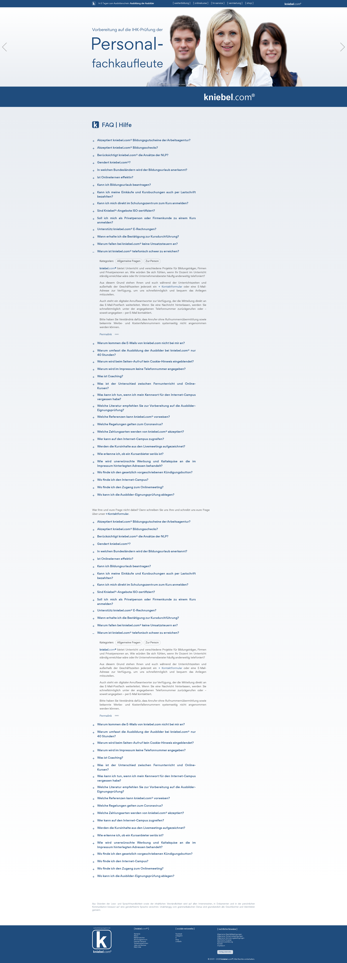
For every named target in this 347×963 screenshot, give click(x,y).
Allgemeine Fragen (128, 261)
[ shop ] (249, 3)
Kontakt (220, 944)
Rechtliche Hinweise (224, 940)
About (136, 936)
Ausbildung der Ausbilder (142, 4)
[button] (4, 47)
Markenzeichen (139, 937)
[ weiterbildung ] (181, 3)
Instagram (179, 936)
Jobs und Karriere (140, 945)
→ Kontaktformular (170, 287)
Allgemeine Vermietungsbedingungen (230, 938)
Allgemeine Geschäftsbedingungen (229, 934)
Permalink (106, 334)
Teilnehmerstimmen (141, 943)
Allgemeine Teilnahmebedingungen (230, 936)
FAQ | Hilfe (137, 947)
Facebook (179, 934)
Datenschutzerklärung (225, 942)
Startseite (137, 934)
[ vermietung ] (234, 3)
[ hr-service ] (217, 3)
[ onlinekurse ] (200, 3)
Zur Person (152, 261)
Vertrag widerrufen (225, 952)
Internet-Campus (140, 941)
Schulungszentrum (140, 939)
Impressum (221, 945)
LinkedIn (179, 941)
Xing (177, 939)
